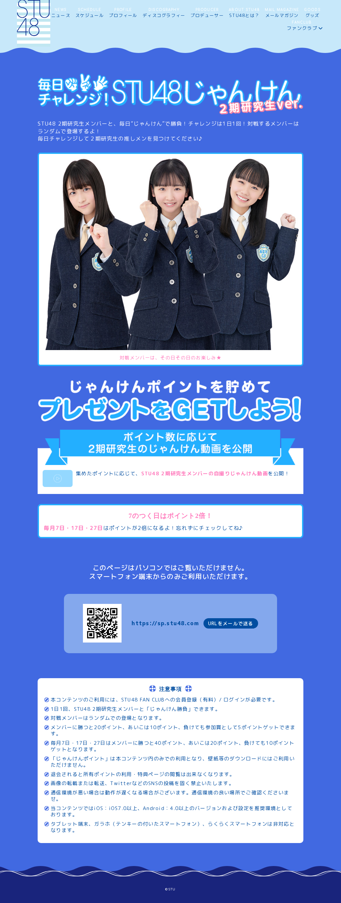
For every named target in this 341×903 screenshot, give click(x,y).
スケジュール (89, 13)
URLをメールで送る (230, 623)
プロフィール (123, 13)
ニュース (60, 13)
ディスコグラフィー (164, 13)
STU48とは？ (244, 13)
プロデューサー (207, 13)
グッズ (312, 13)
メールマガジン (282, 13)
